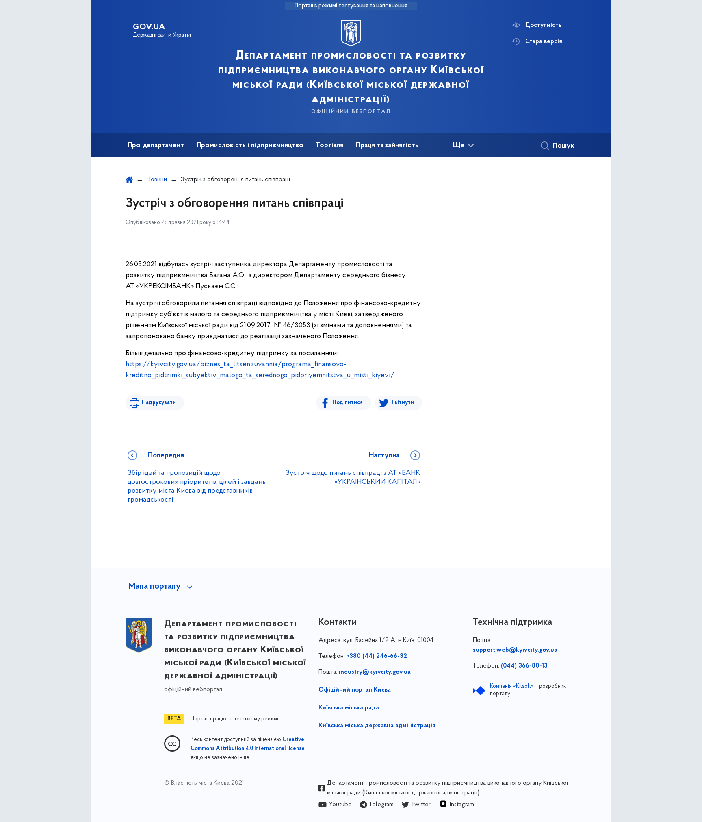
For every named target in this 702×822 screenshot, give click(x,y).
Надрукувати (159, 403)
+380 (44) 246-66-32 (377, 656)
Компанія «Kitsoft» (512, 686)
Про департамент (156, 145)
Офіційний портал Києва (354, 690)
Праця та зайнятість (387, 145)
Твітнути (402, 403)
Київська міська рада (348, 708)
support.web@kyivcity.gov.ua (515, 650)
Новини (157, 179)
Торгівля (329, 145)
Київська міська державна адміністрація (377, 725)
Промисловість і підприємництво (250, 145)
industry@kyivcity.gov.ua (375, 672)
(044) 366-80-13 (524, 666)
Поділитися (347, 403)
